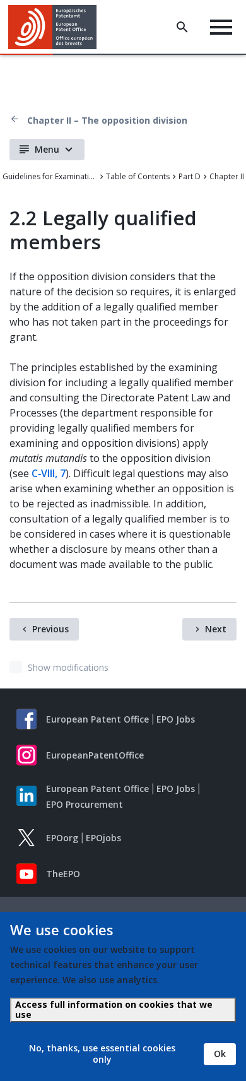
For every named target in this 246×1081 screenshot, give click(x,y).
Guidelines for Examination (50, 176)
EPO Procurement (84, 804)
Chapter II (226, 176)
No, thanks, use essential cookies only (102, 1053)
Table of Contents (138, 176)
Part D (190, 176)
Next (215, 629)
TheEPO (63, 874)
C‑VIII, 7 (49, 473)
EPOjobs (103, 838)
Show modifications (68, 667)
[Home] (57, 27)
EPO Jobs (175, 719)
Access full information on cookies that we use (114, 1009)
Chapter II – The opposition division (107, 120)
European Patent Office (97, 719)
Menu (47, 149)
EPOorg (62, 838)
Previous (50, 629)
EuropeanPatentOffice (95, 755)
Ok (220, 1054)
